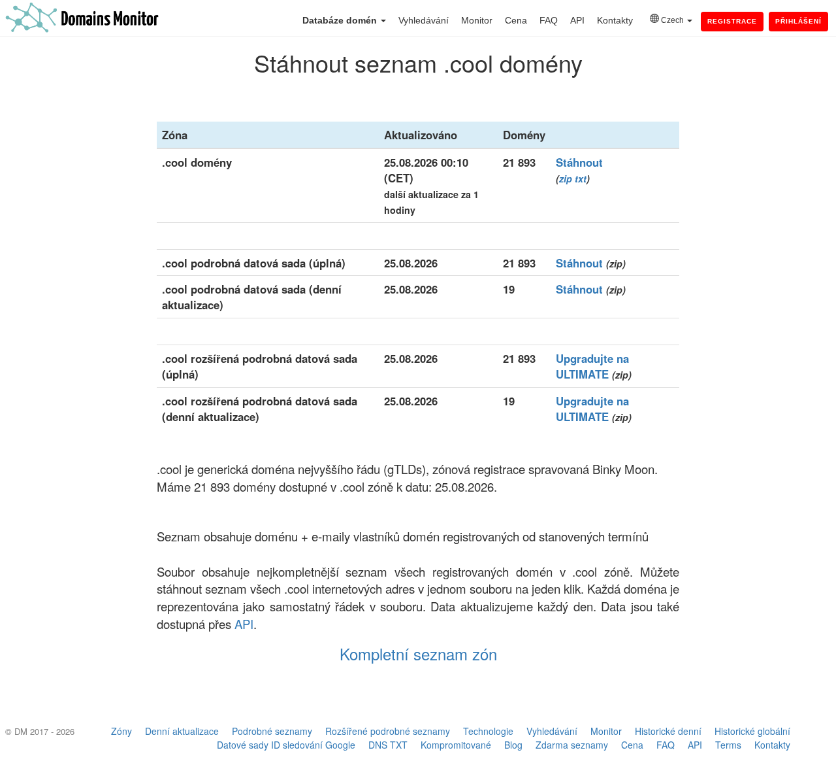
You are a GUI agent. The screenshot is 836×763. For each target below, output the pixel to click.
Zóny (121, 731)
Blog (513, 744)
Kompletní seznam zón (418, 653)
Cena (516, 20)
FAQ (548, 20)
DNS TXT (388, 744)
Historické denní (668, 731)
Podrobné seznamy (272, 731)
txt (581, 178)
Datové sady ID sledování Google (286, 744)
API (577, 20)
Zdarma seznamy (572, 744)
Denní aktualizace (182, 731)
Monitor (476, 20)
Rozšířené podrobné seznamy (387, 731)
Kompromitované (456, 744)
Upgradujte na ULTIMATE (592, 366)
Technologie (488, 731)
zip (565, 178)
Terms (728, 744)
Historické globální (752, 731)
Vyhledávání (423, 20)
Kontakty (615, 20)
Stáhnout (579, 162)
